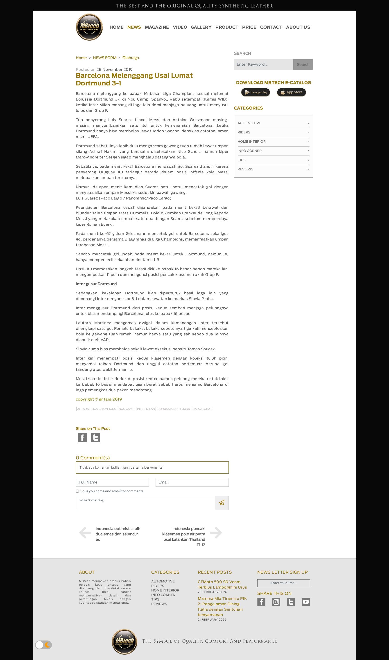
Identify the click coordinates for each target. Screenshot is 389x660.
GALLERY (201, 27)
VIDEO (180, 27)
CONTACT (271, 27)
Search (303, 64)
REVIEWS (159, 604)
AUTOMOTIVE (163, 581)
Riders (274, 132)
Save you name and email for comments (112, 491)
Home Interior (274, 141)
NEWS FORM (104, 58)
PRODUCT (227, 27)
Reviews (274, 169)
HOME (117, 27)
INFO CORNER (163, 595)
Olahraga (130, 58)
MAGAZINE (157, 27)
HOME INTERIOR (165, 590)
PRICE (249, 27)
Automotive (274, 123)
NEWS (134, 27)
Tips (274, 160)
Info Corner (274, 151)
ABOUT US (298, 27)
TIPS (155, 599)
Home (81, 58)
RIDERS (157, 586)
